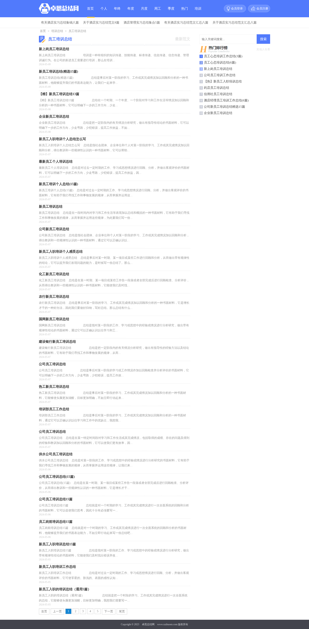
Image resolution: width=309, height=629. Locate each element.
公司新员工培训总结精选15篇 (224, 106)
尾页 (122, 611)
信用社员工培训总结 (218, 94)
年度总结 (130, 12)
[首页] (60, 9)
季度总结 (171, 12)
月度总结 (144, 12)
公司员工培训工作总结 (219, 75)
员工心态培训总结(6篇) (220, 62)
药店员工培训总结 (216, 87)
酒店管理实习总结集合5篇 (142, 22)
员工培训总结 (77, 31)
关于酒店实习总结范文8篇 (101, 22)
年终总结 (117, 12)
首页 (90, 8)
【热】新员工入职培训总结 (223, 81)
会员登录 (237, 8)
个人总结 (103, 12)
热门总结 (184, 12)
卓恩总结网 (148, 624)
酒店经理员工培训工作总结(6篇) (226, 100)
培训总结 (198, 12)
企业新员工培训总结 (218, 113)
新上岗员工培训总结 (218, 68)
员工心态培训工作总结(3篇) (223, 56)
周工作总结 (157, 12)
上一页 (57, 611)
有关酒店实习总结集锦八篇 (60, 22)
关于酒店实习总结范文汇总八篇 (235, 22)
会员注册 (262, 8)
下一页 (108, 611)
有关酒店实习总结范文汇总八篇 (186, 22)
